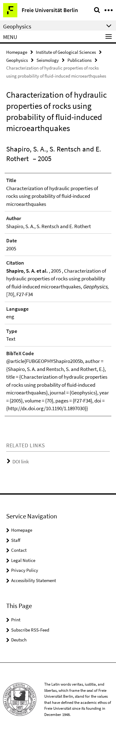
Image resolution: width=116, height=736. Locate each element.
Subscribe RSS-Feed (30, 630)
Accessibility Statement (33, 580)
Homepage (16, 52)
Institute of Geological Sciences (66, 52)
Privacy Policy (24, 570)
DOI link (20, 461)
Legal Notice (23, 560)
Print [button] (15, 620)
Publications (79, 60)
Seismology (48, 60)
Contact (19, 550)
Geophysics (17, 60)
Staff (15, 540)
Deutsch (19, 640)
